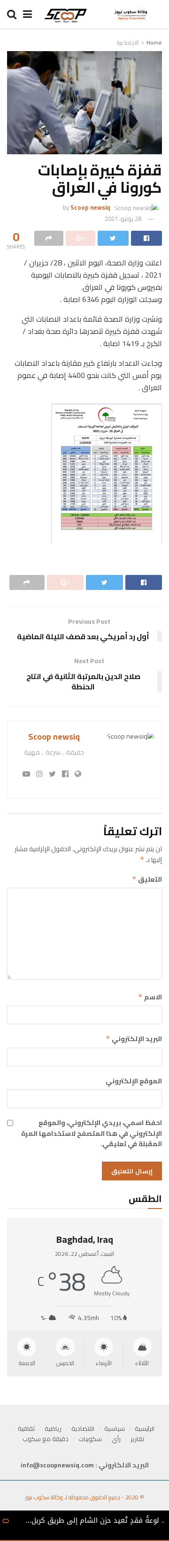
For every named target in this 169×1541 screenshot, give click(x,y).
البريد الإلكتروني (134, 1039)
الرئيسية (144, 1428)
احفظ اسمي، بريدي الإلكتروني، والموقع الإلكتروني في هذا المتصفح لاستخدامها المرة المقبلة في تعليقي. (91, 1133)
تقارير (137, 1438)
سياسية (114, 1428)
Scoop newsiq (90, 207)
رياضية (53, 1428)
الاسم (150, 997)
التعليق (147, 879)
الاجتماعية (128, 42)
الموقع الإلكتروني (134, 1081)
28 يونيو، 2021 (123, 218)
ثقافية (26, 1428)
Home (154, 42)
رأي (116, 1438)
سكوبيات (90, 1438)
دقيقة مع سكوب (46, 1438)
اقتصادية (82, 1428)
